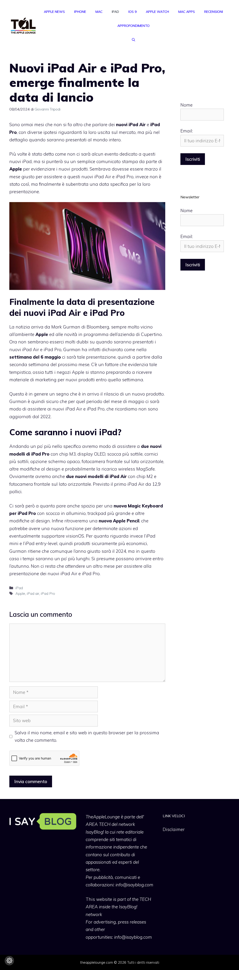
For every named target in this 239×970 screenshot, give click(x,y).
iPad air (33, 593)
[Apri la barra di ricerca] (133, 40)
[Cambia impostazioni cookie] (9, 960)
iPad (115, 12)
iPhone (80, 12)
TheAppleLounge (103, 817)
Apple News (54, 12)
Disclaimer (174, 829)
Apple (20, 593)
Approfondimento (133, 26)
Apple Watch (157, 12)
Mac (98, 12)
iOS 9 (132, 12)
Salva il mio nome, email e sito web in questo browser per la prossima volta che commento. (87, 736)
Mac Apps (186, 12)
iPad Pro (48, 593)
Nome (186, 105)
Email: (186, 131)
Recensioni (213, 12)
